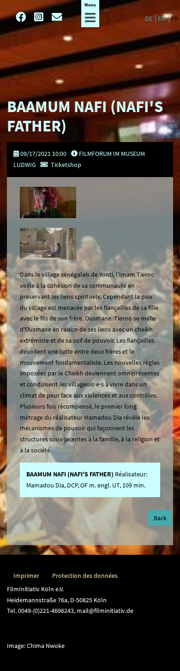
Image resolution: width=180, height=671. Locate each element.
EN (162, 18)
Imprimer (26, 575)
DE (149, 18)
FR (174, 18)
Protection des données (85, 575)
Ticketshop (66, 164)
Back (160, 518)
